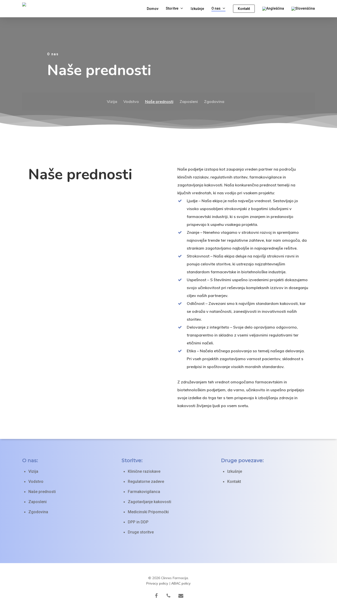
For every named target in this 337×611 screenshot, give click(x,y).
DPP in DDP (138, 522)
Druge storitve (141, 532)
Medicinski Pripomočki (148, 512)
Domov (152, 8)
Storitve (172, 8)
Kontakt (244, 8)
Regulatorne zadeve (146, 481)
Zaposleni (189, 101)
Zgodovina (214, 101)
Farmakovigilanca (144, 491)
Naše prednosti (159, 101)
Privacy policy (157, 583)
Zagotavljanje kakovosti (149, 501)
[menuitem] (273, 9)
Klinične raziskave (144, 471)
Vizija (112, 101)
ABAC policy (181, 583)
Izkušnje (197, 8)
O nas (216, 8)
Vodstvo (131, 101)
